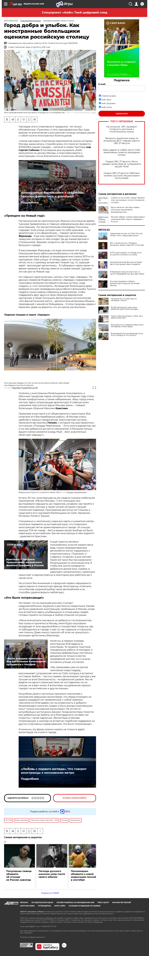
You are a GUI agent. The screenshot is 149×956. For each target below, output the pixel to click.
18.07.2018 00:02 (11, 21)
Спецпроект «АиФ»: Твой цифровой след (74, 12)
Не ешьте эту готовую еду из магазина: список (124, 299)
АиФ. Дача (106, 100)
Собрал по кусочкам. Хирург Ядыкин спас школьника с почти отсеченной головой (128, 200)
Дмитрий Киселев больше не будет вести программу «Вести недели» (126, 263)
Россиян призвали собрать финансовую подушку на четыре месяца (125, 283)
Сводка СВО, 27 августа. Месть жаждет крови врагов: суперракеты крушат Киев (121, 164)
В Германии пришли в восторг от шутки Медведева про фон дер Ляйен (127, 273)
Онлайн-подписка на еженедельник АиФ (75, 902)
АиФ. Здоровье (108, 103)
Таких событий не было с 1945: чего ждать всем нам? (127, 317)
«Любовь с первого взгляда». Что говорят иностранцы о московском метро (54, 770)
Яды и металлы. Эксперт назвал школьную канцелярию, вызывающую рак (125, 209)
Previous (10, 345)
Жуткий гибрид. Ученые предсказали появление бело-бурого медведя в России (128, 219)
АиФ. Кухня (107, 107)
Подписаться (122, 114)
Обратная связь (27, 906)
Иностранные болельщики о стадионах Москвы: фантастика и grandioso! (52, 194)
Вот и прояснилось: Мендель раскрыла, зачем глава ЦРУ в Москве (127, 244)
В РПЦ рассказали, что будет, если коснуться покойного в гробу (126, 254)
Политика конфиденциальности (32, 937)
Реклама (24, 902)
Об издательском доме (42, 902)
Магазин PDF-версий (121, 902)
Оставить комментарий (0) (75, 798)
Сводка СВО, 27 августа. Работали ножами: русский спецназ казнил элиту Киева (122, 175)
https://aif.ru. (28, 933)
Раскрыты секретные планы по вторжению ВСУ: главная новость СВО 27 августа (122, 141)
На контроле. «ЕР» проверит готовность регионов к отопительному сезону (121, 129)
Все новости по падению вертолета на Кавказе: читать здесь (127, 325)
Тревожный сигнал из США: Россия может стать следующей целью (126, 235)
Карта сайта (59, 906)
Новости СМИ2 (50, 893)
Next (90, 345)
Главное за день (109, 96)
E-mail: (102, 84)
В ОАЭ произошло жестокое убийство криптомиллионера (124, 308)
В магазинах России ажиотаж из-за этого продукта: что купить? (127, 334)
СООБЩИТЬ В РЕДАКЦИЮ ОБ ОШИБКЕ (84, 906)
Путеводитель (44, 906)
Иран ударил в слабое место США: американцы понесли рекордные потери (121, 152)
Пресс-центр (103, 902)
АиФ (94, 112)
